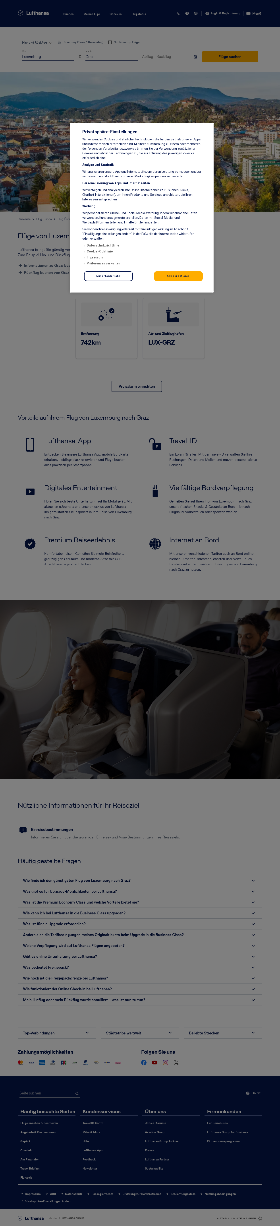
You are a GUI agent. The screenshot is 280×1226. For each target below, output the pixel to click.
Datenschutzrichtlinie (103, 245)
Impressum (95, 257)
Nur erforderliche (108, 275)
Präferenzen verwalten (103, 263)
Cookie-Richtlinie (100, 251)
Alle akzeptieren (178, 275)
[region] (142, 208)
